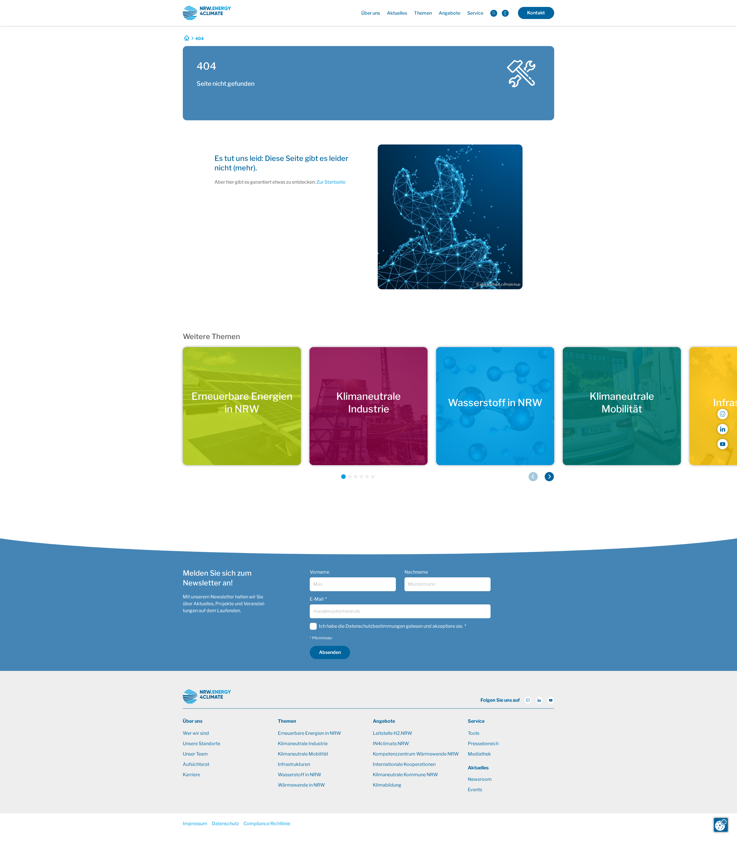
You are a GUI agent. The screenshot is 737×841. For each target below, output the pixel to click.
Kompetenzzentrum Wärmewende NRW (416, 754)
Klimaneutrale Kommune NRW (405, 774)
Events (475, 789)
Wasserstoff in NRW (299, 774)
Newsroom (480, 779)
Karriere (191, 774)
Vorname (319, 572)
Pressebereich (483, 743)
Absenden (330, 652)
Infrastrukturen (294, 764)
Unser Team (195, 754)
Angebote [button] (449, 13)
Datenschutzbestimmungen (375, 626)
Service (476, 721)
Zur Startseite (330, 182)
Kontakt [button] (536, 13)
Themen (287, 721)
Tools (473, 733)
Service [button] (475, 13)
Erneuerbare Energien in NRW (309, 733)
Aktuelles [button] (397, 13)
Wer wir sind (196, 733)
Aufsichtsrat (196, 764)
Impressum (195, 823)
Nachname (416, 572)
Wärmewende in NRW (301, 785)
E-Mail (317, 599)
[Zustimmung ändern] (721, 825)
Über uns (192, 721)
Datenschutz (225, 823)
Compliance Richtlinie (267, 823)
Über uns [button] (370, 13)
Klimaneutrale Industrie (303, 743)
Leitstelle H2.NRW (392, 733)
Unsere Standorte (201, 743)
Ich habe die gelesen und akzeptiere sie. (391, 626)
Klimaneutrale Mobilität (303, 754)
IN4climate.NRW (391, 743)
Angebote (384, 721)
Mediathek (479, 754)
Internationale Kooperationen (404, 764)
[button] (343, 476)
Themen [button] (423, 13)
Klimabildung (387, 785)
